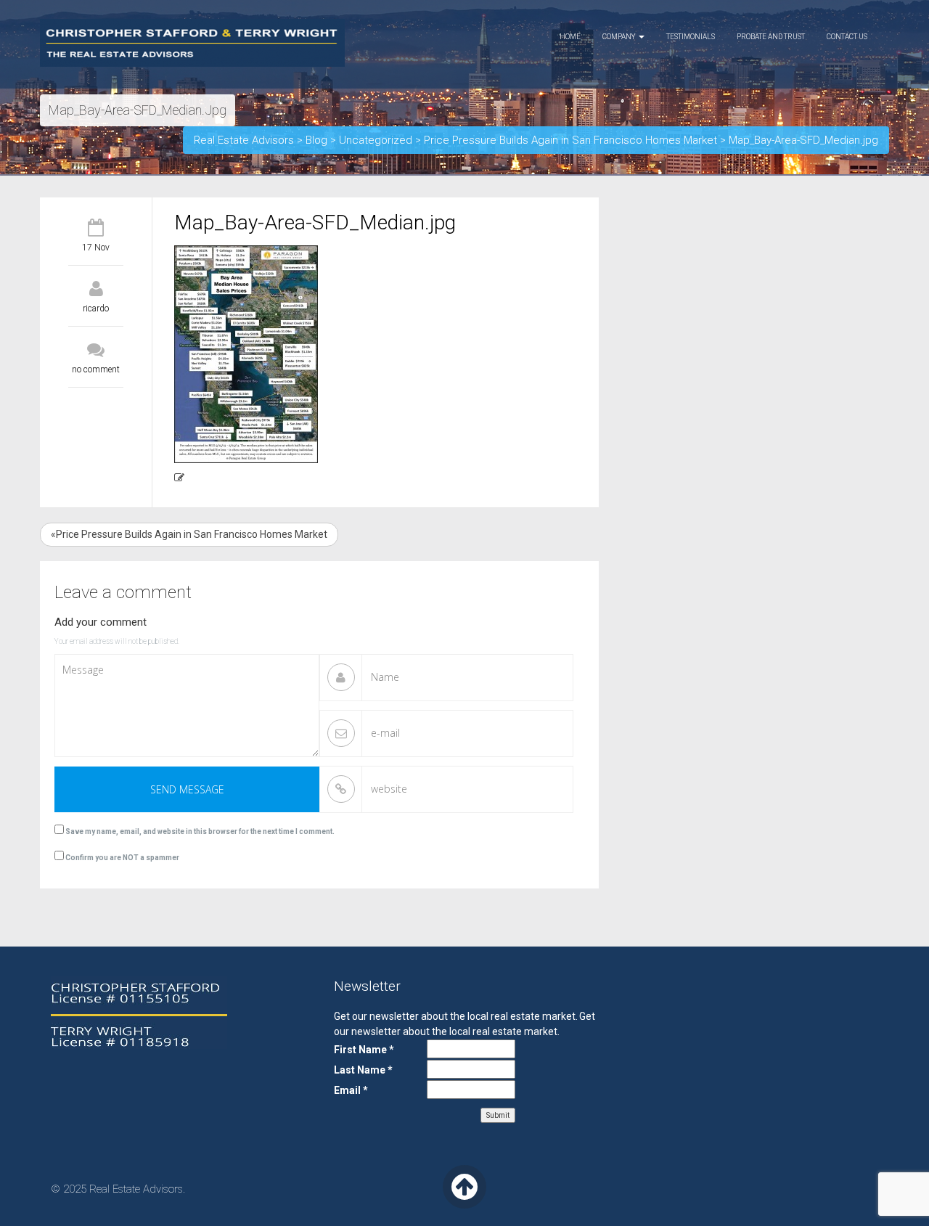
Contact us (847, 37)
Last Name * (363, 1070)
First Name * (364, 1049)
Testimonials (690, 37)
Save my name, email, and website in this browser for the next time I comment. (200, 831)
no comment (96, 369)
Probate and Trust (771, 37)
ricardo (96, 308)
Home (570, 37)
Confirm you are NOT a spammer (121, 858)
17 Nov (96, 247)
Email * (351, 1090)
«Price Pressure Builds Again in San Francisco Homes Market (189, 534)
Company (619, 37)
